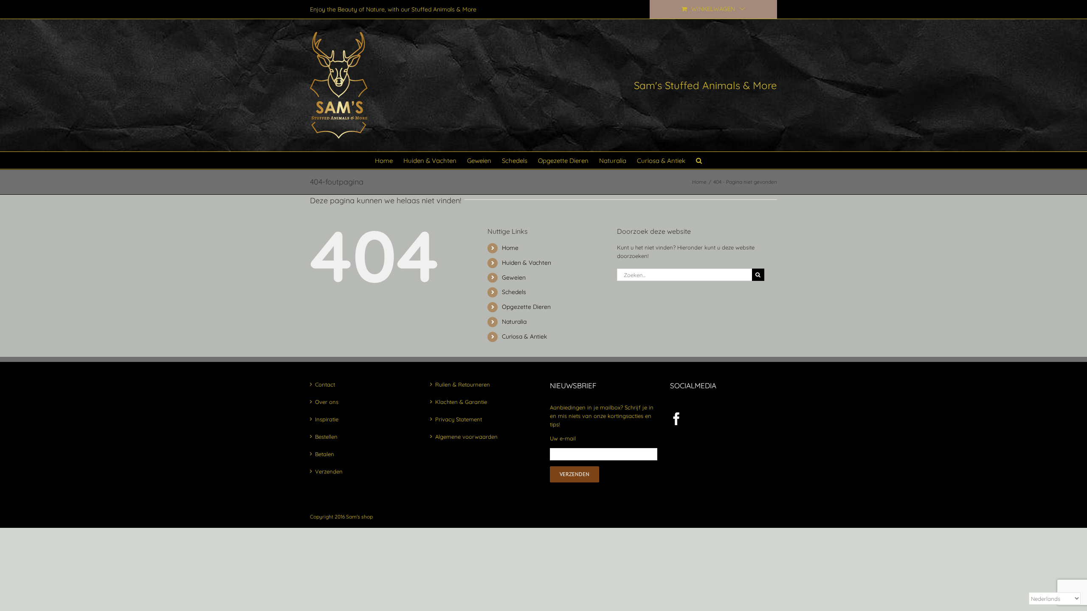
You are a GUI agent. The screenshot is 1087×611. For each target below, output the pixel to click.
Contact (325, 384)
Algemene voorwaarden (466, 436)
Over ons (326, 401)
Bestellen (326, 436)
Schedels (514, 292)
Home (510, 248)
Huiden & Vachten (526, 262)
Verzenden (329, 471)
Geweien (514, 277)
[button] (699, 160)
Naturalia (514, 321)
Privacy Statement (458, 419)
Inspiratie (326, 419)
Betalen (324, 454)
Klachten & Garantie (461, 401)
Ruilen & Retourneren (462, 384)
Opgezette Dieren (526, 307)
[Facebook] (676, 418)
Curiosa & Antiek (524, 336)
